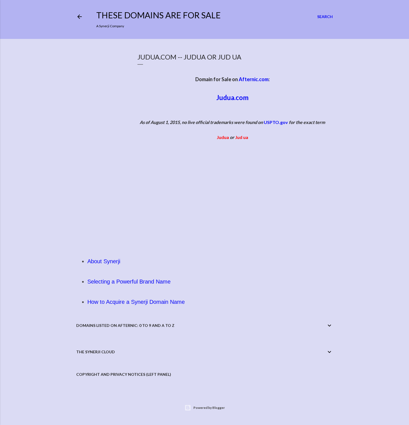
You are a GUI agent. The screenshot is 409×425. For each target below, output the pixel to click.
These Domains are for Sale (158, 15)
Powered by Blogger (209, 408)
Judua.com (232, 97)
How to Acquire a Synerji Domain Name (136, 302)
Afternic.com (253, 79)
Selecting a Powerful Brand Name (129, 282)
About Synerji (103, 261)
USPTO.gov (276, 122)
